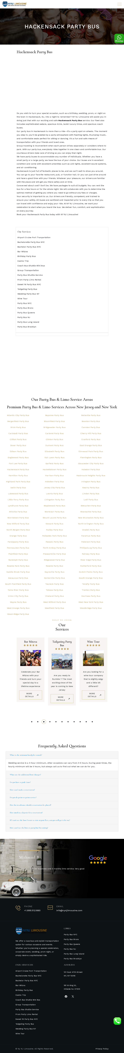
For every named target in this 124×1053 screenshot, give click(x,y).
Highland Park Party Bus (18, 481)
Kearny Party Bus (90, 487)
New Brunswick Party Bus (91, 518)
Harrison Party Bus (54, 475)
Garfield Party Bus (55, 463)
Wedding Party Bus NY (28, 294)
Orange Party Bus (18, 536)
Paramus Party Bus (90, 536)
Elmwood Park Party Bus (91, 451)
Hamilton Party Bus (18, 475)
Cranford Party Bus (90, 439)
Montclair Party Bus (54, 512)
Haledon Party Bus (91, 469)
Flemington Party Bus (91, 457)
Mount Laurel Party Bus (54, 518)
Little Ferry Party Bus (18, 499)
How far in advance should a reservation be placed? (30, 805)
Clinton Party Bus (54, 439)
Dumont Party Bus (54, 445)
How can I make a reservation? (22, 790)
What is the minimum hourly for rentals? (26, 755)
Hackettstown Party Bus (54, 469)
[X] (73, 996)
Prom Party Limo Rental (29, 280)
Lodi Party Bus (91, 499)
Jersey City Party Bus (54, 487)
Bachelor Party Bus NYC (29, 247)
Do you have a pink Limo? (20, 782)
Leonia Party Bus (54, 493)
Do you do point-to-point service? (23, 797)
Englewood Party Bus (18, 457)
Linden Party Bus (90, 493)
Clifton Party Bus (18, 439)
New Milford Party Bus (18, 524)
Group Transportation (28, 270)
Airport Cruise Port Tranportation (33, 237)
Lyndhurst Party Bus (18, 506)
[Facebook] (66, 996)
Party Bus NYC (24, 303)
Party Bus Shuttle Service (30, 275)
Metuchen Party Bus (91, 506)
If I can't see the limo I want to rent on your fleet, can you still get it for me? (40, 820)
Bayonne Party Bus (54, 415)
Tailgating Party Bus (27, 289)
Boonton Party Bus (91, 421)
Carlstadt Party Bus (18, 433)
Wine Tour (22, 298)
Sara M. (26, 857)
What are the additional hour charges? (25, 774)
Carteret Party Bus (54, 433)
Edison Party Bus (18, 451)
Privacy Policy (102, 1049)
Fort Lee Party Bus (18, 463)
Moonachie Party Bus (90, 512)
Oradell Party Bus (90, 530)
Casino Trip (23, 261)
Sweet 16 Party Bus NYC (29, 284)
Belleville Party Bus (90, 415)
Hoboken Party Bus (54, 481)
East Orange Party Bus (91, 445)
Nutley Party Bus (54, 530)
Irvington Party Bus (90, 481)
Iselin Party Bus (18, 487)
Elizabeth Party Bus (54, 451)
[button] (32, 722)
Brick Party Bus (18, 427)
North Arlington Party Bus (91, 524)
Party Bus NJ (23, 317)
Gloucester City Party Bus (91, 463)
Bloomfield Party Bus (54, 421)
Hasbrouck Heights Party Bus (90, 475)
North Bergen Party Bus (18, 530)
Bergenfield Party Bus (18, 421)
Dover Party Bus (18, 445)
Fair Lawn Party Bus (54, 457)
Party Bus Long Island (28, 322)
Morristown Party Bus (18, 518)
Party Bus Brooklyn (26, 327)
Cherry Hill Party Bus (90, 433)
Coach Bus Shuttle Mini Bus (31, 265)
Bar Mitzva (22, 251)
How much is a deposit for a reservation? (26, 812)
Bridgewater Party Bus (54, 427)
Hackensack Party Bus (34, 52)
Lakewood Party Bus (18, 493)
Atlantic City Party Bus (18, 415)
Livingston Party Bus (54, 499)
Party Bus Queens (26, 312)
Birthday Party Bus (26, 256)
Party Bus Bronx (25, 308)
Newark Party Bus (54, 524)
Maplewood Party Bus (54, 506)
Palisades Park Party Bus (54, 536)
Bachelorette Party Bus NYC (31, 242)
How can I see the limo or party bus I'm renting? (29, 828)
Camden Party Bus (91, 427)
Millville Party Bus (18, 512)
